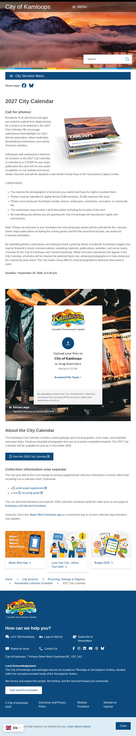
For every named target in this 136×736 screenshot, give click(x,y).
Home (8, 579)
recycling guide (31, 492)
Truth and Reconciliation (23, 690)
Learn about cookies (79, 726)
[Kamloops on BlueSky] (102, 649)
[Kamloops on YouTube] (91, 649)
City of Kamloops (27, 6)
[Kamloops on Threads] (96, 649)
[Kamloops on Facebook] (74, 649)
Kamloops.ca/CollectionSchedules (25, 505)
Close (123, 725)
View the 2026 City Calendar (29, 456)
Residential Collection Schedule (34, 583)
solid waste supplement (30, 488)
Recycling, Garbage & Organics (66, 579)
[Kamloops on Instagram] (78, 649)
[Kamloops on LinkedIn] (84, 649)
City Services (30, 579)
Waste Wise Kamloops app (45, 514)
